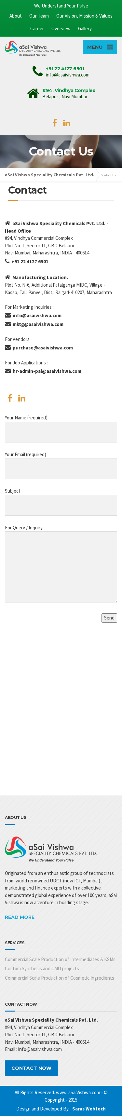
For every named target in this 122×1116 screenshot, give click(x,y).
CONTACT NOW (31, 1068)
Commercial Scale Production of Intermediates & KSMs (60, 959)
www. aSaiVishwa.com (78, 1092)
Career (37, 28)
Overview (61, 28)
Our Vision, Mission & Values (84, 16)
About (15, 16)
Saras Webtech (89, 1109)
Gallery (85, 28)
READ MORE (19, 917)
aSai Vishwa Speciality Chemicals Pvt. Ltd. (49, 175)
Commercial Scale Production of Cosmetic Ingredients (59, 978)
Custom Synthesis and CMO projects (42, 968)
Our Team (39, 16)
